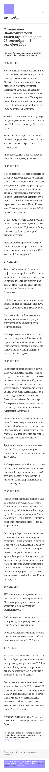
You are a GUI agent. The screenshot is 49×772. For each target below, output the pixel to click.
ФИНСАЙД (11, 18)
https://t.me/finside (15, 740)
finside (20, 752)
